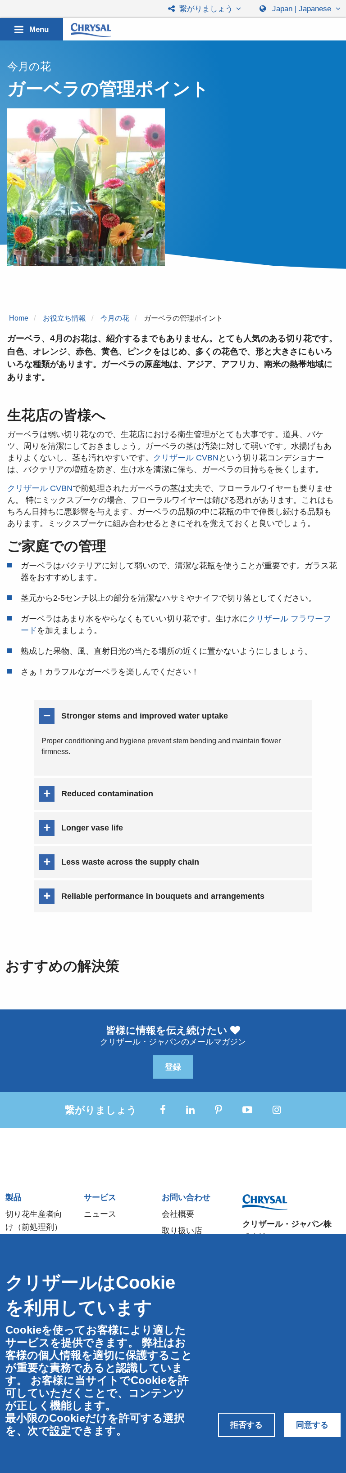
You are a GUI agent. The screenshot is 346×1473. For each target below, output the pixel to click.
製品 (13, 1197)
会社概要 (178, 1214)
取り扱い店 (182, 1230)
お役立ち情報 (64, 318)
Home (18, 318)
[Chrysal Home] (91, 29)
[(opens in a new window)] (163, 1110)
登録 (173, 1066)
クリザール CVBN (186, 457)
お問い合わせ (186, 1197)
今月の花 (114, 318)
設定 (60, 1430)
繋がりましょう (205, 8)
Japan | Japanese (301, 8)
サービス (100, 1197)
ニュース (100, 1214)
